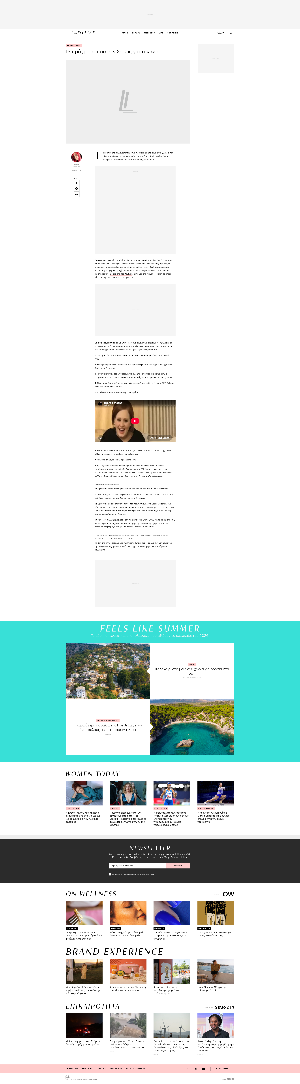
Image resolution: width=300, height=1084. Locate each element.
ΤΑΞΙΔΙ (192, 664)
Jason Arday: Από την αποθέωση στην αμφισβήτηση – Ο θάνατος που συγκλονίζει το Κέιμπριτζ (215, 1045)
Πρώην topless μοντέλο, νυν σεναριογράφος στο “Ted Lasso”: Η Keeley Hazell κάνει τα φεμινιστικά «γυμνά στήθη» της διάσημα (128, 819)
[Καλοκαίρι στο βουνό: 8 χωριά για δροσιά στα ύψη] (108, 671)
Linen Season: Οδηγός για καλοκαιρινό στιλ (212, 988)
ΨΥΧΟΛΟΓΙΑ (204, 928)
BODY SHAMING (206, 809)
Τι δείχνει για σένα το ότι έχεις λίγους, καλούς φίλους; (214, 934)
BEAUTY (136, 33)
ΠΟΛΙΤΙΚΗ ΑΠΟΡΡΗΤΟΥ (136, 1069)
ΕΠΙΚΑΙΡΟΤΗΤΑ (93, 1007)
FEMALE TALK (73, 809)
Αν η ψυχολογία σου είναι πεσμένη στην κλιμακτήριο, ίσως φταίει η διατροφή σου (84, 935)
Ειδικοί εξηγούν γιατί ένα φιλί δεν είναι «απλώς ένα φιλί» (126, 934)
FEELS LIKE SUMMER (150, 629)
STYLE (125, 33)
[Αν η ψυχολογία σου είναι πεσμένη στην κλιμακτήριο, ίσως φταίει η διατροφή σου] (84, 913)
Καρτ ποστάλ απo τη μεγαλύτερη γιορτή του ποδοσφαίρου (167, 990)
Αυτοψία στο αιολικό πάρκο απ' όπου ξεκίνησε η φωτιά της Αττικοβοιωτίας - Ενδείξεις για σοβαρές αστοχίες (171, 1045)
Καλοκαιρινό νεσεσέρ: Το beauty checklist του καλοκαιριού (128, 988)
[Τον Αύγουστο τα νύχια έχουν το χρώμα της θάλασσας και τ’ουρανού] (172, 913)
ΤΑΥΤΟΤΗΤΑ (87, 1069)
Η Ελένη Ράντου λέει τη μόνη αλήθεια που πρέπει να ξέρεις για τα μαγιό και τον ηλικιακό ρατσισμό (83, 817)
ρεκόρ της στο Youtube (121, 273)
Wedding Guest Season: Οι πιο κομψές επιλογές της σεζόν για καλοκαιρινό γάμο (83, 990)
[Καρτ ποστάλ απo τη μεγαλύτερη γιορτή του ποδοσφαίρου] (172, 971)
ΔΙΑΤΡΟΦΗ (72, 928)
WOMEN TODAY (74, 45)
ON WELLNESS (91, 894)
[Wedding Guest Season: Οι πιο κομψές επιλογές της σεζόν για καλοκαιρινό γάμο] (84, 971)
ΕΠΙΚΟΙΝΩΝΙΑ (72, 1069)
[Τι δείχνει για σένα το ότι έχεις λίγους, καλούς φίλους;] (215, 913)
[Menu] (67, 32)
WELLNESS (149, 33)
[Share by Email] (76, 194)
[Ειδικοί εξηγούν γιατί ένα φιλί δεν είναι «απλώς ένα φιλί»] (128, 913)
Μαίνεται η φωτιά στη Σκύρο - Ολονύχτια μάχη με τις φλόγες (83, 1042)
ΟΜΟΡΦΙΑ (159, 928)
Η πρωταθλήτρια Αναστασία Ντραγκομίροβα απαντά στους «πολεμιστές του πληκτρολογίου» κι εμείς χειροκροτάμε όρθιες (171, 819)
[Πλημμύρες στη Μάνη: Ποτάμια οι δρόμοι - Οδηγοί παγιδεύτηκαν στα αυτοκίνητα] (128, 1025)
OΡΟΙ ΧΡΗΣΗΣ (116, 1069)
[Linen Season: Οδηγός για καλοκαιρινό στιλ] (215, 971)
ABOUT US (101, 1069)
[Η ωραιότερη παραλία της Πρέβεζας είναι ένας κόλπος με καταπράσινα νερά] (192, 727)
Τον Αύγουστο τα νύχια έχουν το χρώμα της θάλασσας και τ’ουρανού (170, 935)
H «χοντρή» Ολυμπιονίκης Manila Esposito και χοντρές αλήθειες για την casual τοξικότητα (213, 817)
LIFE (161, 33)
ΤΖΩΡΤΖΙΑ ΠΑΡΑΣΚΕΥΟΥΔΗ (192, 678)
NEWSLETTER (222, 1069)
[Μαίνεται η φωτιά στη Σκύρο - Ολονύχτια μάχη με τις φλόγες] (84, 1025)
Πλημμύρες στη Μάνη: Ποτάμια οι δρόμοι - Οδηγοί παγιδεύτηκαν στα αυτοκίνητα (127, 1044)
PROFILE (115, 809)
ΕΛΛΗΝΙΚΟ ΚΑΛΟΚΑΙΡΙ (108, 720)
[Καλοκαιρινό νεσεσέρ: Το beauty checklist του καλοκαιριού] (128, 971)
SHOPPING (172, 33)
